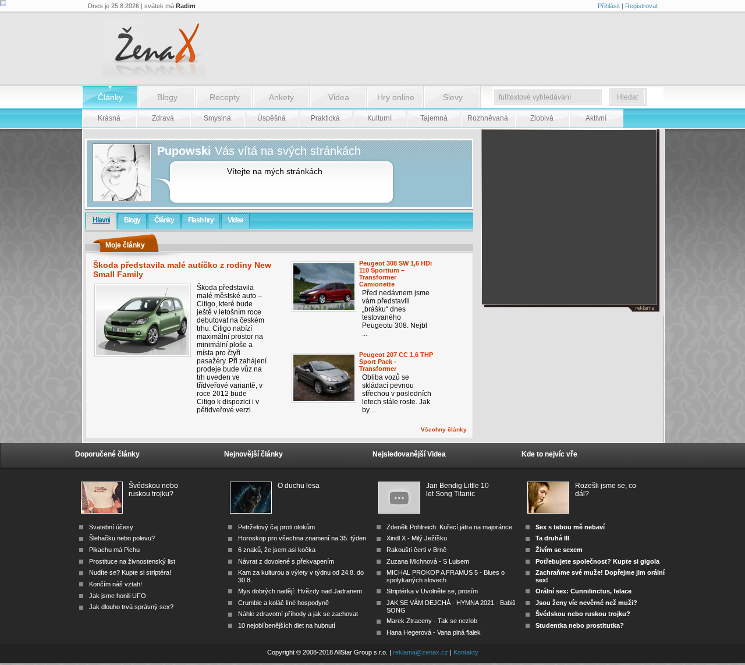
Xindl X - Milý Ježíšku (416, 538)
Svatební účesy (111, 526)
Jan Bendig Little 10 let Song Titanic (457, 490)
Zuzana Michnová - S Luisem (427, 561)
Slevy (453, 97)
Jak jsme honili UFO (117, 595)
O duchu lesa (299, 486)
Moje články (125, 245)
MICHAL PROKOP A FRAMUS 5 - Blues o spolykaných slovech (445, 576)
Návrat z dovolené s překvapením (286, 561)
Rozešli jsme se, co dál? (605, 490)
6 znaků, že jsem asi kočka (276, 549)
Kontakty (465, 652)
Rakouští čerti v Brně (416, 549)
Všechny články (444, 429)
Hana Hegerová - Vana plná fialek (433, 632)
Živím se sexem (559, 549)
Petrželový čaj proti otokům (276, 526)
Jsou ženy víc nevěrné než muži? (586, 602)
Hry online (395, 97)
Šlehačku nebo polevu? (122, 538)
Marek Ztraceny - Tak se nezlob (431, 620)
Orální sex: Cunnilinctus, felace (583, 591)
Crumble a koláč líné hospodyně (283, 602)
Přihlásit (609, 5)
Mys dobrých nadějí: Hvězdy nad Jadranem (300, 591)
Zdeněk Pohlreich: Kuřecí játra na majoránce (449, 526)
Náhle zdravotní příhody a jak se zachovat (298, 613)
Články (110, 97)
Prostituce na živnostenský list (132, 561)
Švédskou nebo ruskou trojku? (153, 490)
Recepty (225, 97)
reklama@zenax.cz (420, 652)
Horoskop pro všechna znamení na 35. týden (302, 538)
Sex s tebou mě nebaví (570, 526)
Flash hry (201, 220)
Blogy (167, 97)
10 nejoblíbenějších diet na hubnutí (286, 625)
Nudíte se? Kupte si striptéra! (130, 572)
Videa (338, 97)
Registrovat (641, 5)
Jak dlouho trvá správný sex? (131, 606)
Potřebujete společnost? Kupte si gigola (597, 561)
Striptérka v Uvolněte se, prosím (432, 591)
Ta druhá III (552, 538)
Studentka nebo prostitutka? (579, 625)
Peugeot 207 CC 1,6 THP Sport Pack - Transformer (396, 361)
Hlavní (101, 220)
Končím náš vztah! (115, 584)
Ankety (281, 97)
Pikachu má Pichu (114, 549)
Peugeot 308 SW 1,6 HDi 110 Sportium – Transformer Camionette (395, 274)
